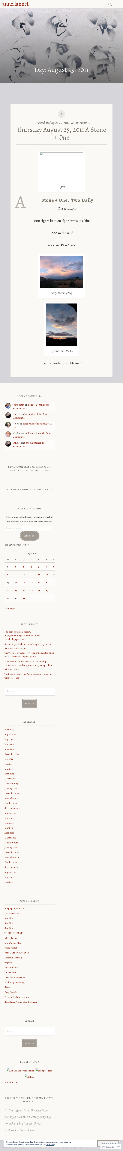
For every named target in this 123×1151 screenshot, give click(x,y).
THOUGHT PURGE (13, 933)
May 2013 (8, 768)
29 (8, 598)
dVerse (7, 987)
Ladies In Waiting (13, 957)
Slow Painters (11, 967)
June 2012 (9, 823)
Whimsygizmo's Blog (14, 982)
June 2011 (8, 881)
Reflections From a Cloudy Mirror (20, 1001)
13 (47, 574)
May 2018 (9, 749)
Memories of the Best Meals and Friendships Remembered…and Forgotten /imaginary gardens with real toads (28, 665)
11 (31, 574)
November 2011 (11, 857)
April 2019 (9, 729)
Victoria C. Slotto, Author (16, 997)
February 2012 (11, 842)
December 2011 (11, 852)
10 (24, 574)
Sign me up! (29, 535)
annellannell (16, 4)
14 (54, 574)
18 (31, 582)
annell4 (16, 414)
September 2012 (12, 808)
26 (39, 590)
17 (24, 582)
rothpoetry (18, 404)
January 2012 (10, 847)
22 (8, 590)
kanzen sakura (11, 972)
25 (31, 590)
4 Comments (79, 122)
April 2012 (9, 832)
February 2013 (11, 783)
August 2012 (10, 813)
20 (47, 582)
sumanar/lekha (11, 913)
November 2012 (11, 798)
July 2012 (8, 818)
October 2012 (10, 803)
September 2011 (11, 867)
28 (54, 590)
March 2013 (10, 778)
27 (47, 590)
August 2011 (10, 872)
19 (39, 582)
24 (24, 590)
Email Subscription (29, 508)
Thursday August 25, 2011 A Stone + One (61, 133)
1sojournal (9, 962)
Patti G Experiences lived (16, 952)
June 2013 (8, 763)
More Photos (10, 1082)
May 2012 (9, 827)
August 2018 (10, 734)
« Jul (6, 608)
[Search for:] (110, 4)
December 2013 (11, 754)
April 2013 (9, 773)
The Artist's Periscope (14, 977)
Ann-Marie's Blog (12, 942)
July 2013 (8, 758)
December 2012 (11, 793)
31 (24, 598)
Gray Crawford (11, 992)
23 (16, 590)
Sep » (12, 608)
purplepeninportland (14, 908)
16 (16, 582)
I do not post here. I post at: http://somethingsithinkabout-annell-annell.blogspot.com (22, 635)
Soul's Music (10, 947)
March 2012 (10, 837)
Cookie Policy (50, 1144)
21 (54, 582)
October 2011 (10, 862)
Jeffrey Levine (10, 937)
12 (39, 574)
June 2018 (9, 744)
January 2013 (10, 788)
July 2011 (8, 877)
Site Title (8, 918)
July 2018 (8, 739)
